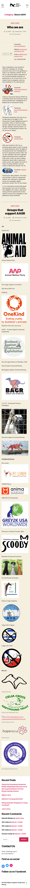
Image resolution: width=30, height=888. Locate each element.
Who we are (15, 27)
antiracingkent (18, 139)
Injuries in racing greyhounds (12, 799)
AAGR (9, 31)
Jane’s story (6, 809)
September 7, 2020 (20, 31)
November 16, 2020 (20, 217)
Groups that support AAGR (15, 211)
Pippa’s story (6, 795)
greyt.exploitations (20, 46)
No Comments (16, 34)
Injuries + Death (17, 822)
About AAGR (15, 23)
